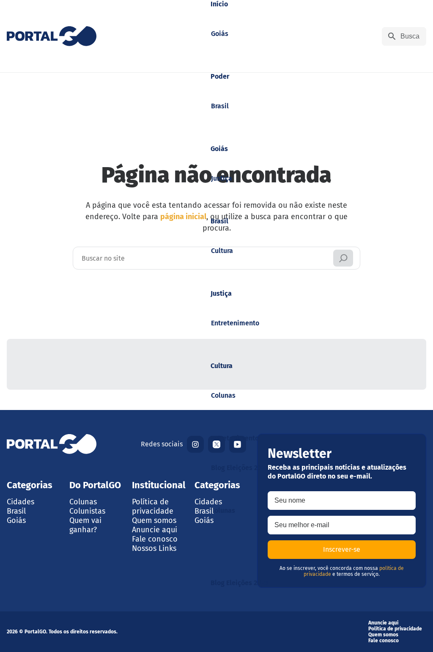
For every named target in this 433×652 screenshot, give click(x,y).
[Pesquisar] (343, 258)
